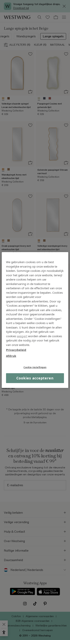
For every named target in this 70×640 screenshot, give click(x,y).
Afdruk (11, 356)
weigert (22, 336)
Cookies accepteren (34, 378)
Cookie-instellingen (35, 367)
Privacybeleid (16, 350)
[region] (35, 320)
